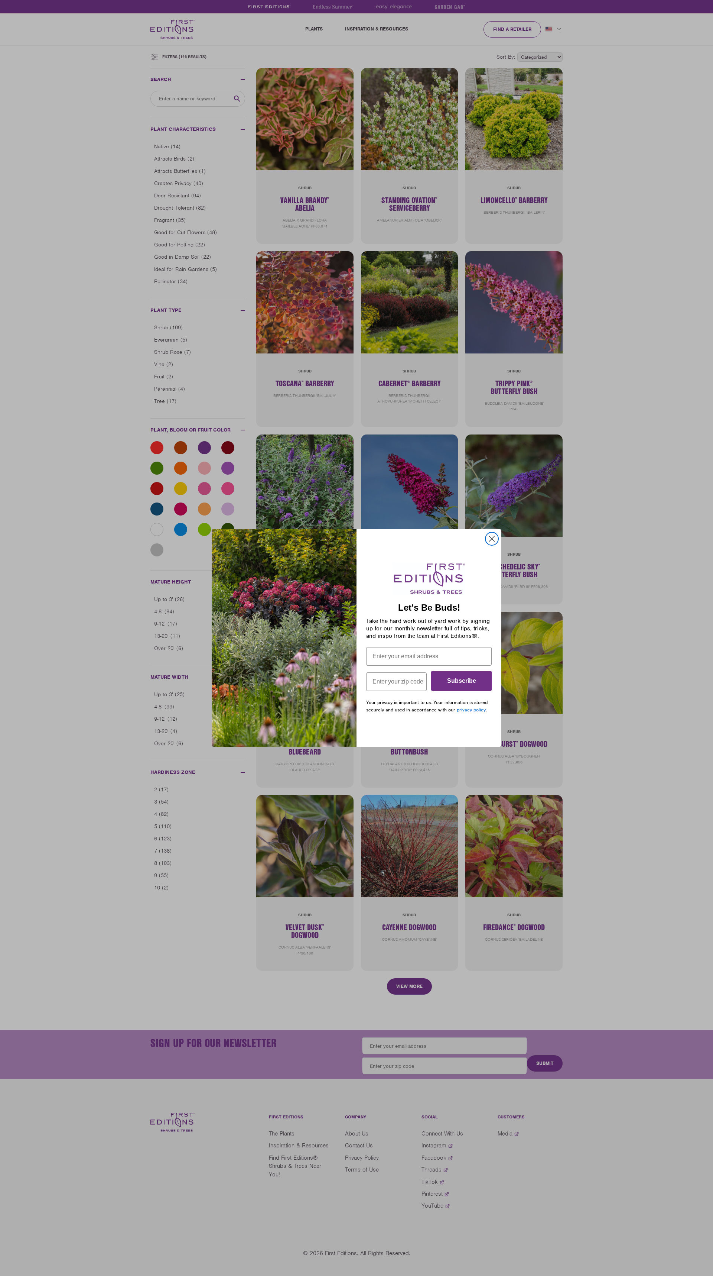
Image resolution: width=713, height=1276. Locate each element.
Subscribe (461, 681)
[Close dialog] (491, 538)
